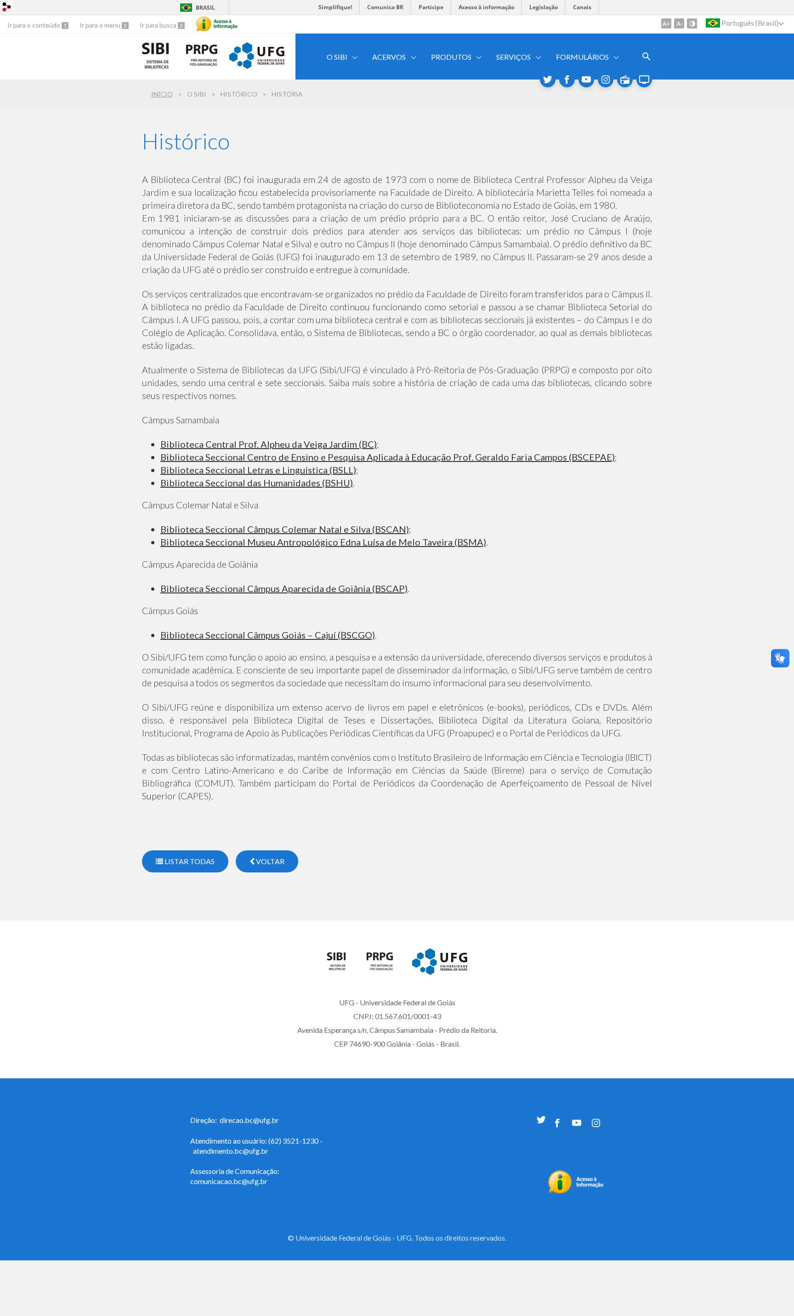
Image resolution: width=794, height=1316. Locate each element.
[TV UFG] (644, 79)
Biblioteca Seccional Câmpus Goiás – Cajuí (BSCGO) (267, 634)
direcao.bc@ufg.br (249, 1120)
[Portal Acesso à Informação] (576, 1191)
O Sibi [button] (337, 56)
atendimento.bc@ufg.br (230, 1150)
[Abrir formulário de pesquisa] (646, 56)
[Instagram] (605, 79)
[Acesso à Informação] (217, 24)
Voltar (269, 861)
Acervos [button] (389, 56)
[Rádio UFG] (625, 79)
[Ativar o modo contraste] (692, 23)
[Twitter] (548, 79)
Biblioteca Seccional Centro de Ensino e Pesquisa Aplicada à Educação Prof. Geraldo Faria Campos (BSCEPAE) (387, 456)
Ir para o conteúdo (34, 25)
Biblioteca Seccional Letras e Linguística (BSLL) (258, 469)
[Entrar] (7, 8)
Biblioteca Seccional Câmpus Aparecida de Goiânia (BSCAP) (284, 588)
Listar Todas (189, 861)
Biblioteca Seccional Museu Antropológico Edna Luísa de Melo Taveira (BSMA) (323, 541)
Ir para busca (159, 25)
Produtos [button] (451, 56)
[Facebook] (567, 79)
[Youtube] (586, 79)
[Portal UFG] (256, 66)
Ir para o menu (100, 25)
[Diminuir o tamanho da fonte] (679, 23)
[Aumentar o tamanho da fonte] (666, 23)
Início (162, 94)
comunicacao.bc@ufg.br (228, 1181)
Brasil (205, 7)
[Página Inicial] (342, 968)
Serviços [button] (513, 56)
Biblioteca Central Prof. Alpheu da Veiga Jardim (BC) (268, 444)
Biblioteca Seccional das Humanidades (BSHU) (256, 482)
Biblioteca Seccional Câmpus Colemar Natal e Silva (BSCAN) (284, 529)
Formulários (582, 56)
